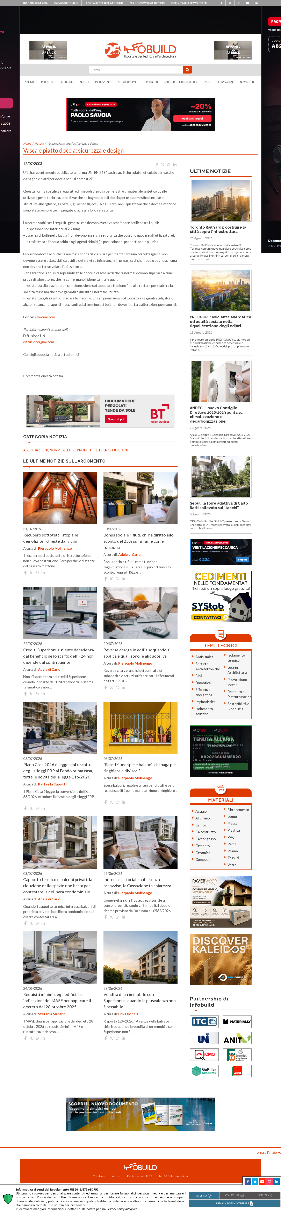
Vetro (232, 865)
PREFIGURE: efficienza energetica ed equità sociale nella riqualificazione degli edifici (220, 321)
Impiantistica (205, 702)
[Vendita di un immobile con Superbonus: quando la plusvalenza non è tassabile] (140, 957)
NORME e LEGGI (62, 450)
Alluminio (202, 818)
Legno (232, 816)
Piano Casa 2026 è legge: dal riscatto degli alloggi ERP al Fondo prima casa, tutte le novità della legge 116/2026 (58, 770)
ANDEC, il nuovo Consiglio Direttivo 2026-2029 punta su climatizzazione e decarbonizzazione (216, 414)
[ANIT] (237, 1038)
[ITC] (204, 1021)
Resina (233, 851)
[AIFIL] (237, 1071)
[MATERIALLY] (237, 1021)
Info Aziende (103, 82)
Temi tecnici (66, 82)
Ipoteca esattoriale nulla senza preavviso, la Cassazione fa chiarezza (137, 882)
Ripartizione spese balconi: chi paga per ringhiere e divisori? (139, 767)
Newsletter (248, 82)
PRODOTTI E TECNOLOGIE (99, 450)
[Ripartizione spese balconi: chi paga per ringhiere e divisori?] (140, 728)
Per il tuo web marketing (147, 3)
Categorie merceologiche (181, 82)
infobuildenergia (35, 3)
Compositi (203, 859)
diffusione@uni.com (38, 342)
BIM (198, 676)
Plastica (234, 830)
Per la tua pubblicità (139, 1176)
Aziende (30, 82)
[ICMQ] (204, 1054)
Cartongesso (205, 839)
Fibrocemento (238, 809)
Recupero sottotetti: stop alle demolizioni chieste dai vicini (50, 537)
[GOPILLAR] (204, 1071)
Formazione (226, 82)
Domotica (203, 683)
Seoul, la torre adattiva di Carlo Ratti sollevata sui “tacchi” (219, 505)
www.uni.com (45, 317)
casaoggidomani (66, 3)
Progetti (152, 82)
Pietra (232, 823)
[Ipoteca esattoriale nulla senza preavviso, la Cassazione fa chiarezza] (140, 842)
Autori (116, 1176)
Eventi (208, 82)
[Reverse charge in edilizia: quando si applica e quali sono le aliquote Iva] (140, 613)
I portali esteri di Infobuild (104, 3)
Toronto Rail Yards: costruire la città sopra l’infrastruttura (218, 229)
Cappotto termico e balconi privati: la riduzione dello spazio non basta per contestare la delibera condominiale (57, 885)
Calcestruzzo (205, 832)
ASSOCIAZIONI (35, 450)
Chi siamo (99, 1176)
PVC (231, 837)
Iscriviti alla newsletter (189, 3)
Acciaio (201, 811)
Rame (232, 844)
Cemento (202, 846)
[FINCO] (237, 1054)
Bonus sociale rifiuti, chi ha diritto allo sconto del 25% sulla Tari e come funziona (138, 541)
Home (27, 143)
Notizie (84, 82)
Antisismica (204, 657)
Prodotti (47, 82)
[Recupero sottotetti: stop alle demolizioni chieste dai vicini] (60, 498)
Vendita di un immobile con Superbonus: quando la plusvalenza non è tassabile (139, 1000)
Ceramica (202, 853)
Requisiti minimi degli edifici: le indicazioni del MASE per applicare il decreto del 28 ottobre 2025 (57, 1000)
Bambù (200, 825)
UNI (125, 450)
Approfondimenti (129, 82)
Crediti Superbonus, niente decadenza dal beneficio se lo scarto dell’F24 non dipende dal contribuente (58, 656)
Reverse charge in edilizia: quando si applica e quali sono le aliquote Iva (137, 652)
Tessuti (233, 858)
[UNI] (204, 1038)
